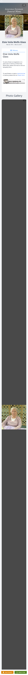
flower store (21, 75)
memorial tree (21, 73)
